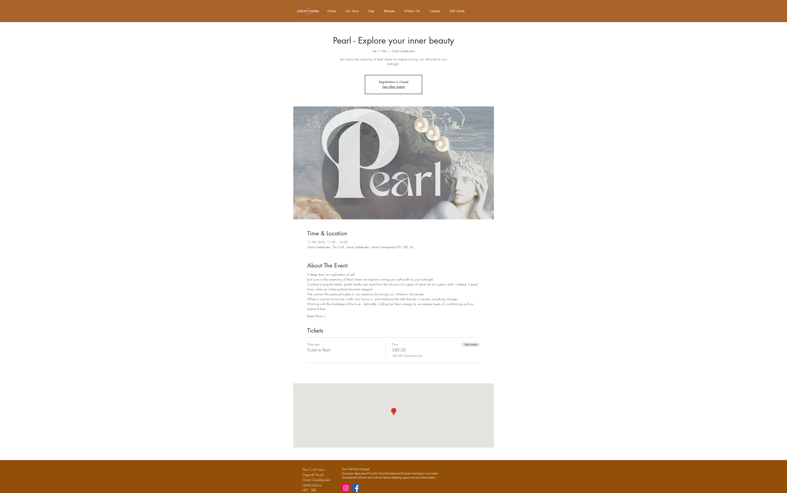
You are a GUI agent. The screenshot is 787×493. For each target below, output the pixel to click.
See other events (393, 87)
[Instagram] (346, 488)
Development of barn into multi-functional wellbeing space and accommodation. (389, 477)
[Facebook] (356, 488)
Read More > (316, 316)
